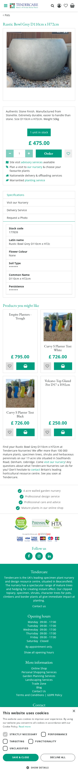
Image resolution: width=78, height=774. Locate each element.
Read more (25, 726)
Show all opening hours (39, 652)
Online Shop (39, 668)
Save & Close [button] (20, 757)
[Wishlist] (66, 6)
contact (35, 469)
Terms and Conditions (30, 695)
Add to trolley (25, 366)
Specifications (15, 195)
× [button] (73, 711)
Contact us (39, 606)
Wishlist (9, 366)
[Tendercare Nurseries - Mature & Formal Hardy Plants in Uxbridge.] (23, 6)
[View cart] (72, 6)
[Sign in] (59, 6)
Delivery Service (17, 210)
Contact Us (39, 691)
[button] (39, 767)
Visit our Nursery (17, 202)
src (52, 6)
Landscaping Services (39, 680)
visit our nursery (54, 462)
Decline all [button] (58, 757)
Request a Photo (17, 218)
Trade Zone (39, 683)
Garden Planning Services (39, 676)
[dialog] (39, 740)
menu (6, 6)
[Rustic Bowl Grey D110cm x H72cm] (39, 64)
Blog (39, 687)
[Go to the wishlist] (66, 6)
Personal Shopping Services (39, 672)
